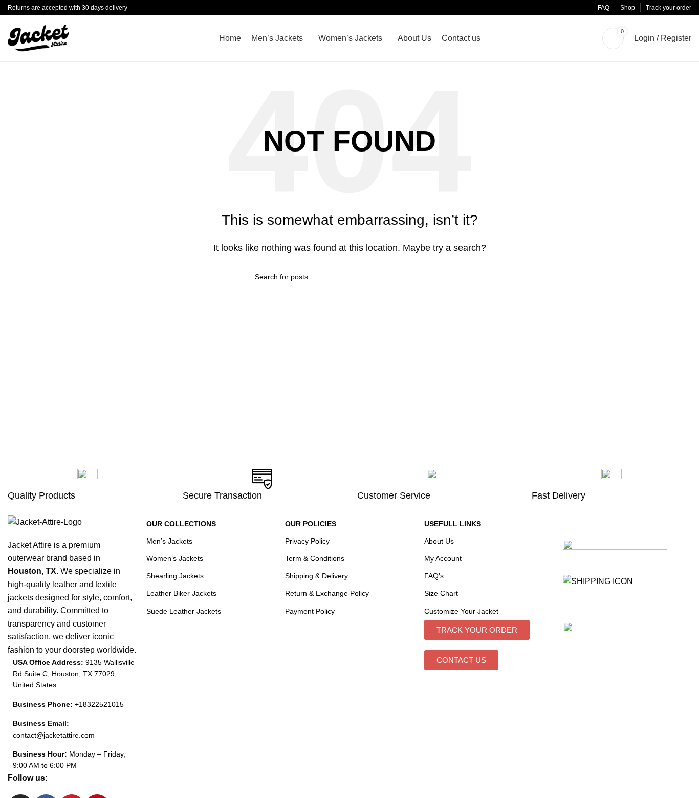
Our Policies (310, 524)
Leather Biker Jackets (181, 593)
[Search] (589, 38)
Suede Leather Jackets (183, 611)
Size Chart (441, 593)
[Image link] (615, 544)
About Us (439, 541)
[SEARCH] (440, 277)
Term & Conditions (314, 558)
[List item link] (72, 704)
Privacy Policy (307, 541)
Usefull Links (452, 524)
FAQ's (434, 576)
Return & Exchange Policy (327, 593)
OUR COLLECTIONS (181, 524)
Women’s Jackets (174, 558)
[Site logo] (38, 37)
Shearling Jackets (175, 576)
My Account (443, 558)
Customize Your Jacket (461, 611)
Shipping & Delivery (316, 576)
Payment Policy (310, 611)
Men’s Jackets (169, 541)
